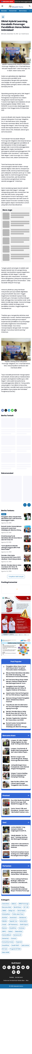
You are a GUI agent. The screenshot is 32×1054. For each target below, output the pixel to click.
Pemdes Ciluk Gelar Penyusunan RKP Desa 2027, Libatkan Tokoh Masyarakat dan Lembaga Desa (11, 557)
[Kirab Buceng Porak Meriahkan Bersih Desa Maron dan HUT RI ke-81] (27, 538)
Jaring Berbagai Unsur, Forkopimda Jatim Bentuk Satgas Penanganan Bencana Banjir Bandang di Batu (20, 767)
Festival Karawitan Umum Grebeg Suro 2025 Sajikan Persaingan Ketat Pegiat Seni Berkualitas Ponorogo (20, 854)
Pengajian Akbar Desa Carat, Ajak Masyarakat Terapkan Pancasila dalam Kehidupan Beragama (16, 668)
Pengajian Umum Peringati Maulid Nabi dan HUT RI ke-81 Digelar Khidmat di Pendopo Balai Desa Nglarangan (16, 688)
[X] (6, 410)
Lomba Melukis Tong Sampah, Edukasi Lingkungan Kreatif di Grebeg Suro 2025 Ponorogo (18, 829)
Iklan (27, 980)
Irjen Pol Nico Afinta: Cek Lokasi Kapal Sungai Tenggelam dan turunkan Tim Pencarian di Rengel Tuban (20, 783)
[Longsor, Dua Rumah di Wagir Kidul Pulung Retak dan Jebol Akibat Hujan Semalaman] (6, 751)
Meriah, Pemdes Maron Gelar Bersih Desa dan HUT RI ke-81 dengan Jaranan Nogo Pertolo (16, 713)
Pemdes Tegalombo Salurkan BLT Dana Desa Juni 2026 (16, 719)
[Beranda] (3, 17)
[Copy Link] (15, 410)
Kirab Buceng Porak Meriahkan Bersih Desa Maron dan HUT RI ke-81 (11, 538)
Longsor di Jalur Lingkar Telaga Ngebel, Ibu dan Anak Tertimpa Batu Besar (20, 742)
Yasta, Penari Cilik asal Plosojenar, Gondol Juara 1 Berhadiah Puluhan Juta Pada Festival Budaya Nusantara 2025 (20, 810)
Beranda (4, 11)
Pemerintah (13, 11)
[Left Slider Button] (25, 505)
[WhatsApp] (12, 410)
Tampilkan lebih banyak (16, 576)
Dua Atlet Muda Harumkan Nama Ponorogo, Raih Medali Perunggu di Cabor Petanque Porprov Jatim (20, 802)
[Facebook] (2, 410)
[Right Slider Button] (30, 11)
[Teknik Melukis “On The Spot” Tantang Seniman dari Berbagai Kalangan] (6, 838)
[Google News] (23, 967)
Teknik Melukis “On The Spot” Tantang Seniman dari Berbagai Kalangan (19, 837)
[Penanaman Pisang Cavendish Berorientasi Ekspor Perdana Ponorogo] (6, 889)
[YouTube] (18, 967)
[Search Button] (29, 6)
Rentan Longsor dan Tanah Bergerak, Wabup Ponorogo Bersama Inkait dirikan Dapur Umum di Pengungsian (20, 758)
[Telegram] (9, 410)
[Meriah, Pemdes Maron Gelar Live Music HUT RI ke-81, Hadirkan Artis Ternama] (27, 567)
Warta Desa (23, 11)
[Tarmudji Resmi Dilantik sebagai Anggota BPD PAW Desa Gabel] (27, 548)
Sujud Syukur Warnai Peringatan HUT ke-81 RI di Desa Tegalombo (17, 694)
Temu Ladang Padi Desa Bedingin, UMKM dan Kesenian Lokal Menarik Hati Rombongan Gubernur (19, 880)
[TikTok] (27, 967)
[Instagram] (13, 967)
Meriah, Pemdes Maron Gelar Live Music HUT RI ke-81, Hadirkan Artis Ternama (11, 567)
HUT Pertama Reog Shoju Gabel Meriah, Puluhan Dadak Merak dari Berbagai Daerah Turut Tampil (17, 681)
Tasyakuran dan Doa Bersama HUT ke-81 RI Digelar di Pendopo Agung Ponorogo (17, 706)
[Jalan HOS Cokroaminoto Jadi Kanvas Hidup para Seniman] (6, 846)
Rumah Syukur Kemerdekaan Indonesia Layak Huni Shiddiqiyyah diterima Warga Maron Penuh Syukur (11, 528)
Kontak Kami (19, 977)
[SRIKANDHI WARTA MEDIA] (16, 6)
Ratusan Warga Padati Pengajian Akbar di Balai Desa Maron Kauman (17, 700)
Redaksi (11, 977)
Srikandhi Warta (18, 986)
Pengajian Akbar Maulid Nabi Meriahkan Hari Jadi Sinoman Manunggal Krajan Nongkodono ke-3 (11, 518)
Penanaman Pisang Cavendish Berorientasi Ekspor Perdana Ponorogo (20, 889)
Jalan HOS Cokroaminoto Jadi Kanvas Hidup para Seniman (20, 845)
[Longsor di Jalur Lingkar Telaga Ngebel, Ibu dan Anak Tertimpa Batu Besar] (6, 742)
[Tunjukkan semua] (28, 736)
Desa (3, 514)
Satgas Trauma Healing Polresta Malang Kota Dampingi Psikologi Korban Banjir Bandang (19, 775)
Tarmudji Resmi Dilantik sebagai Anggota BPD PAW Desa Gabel (10, 547)
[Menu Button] (2, 6)
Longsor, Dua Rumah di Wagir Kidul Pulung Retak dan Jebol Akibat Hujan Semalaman (19, 750)
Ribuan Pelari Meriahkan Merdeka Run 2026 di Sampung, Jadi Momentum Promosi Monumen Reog (17, 674)
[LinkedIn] (13, 972)
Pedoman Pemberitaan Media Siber (14, 980)
